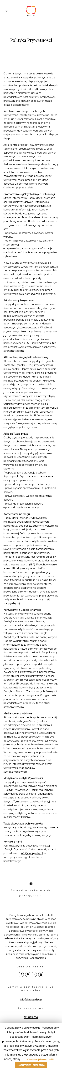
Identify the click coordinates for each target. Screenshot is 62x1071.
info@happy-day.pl (32, 853)
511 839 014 (31, 1017)
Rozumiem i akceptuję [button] (31, 1064)
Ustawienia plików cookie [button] (39, 1059)
